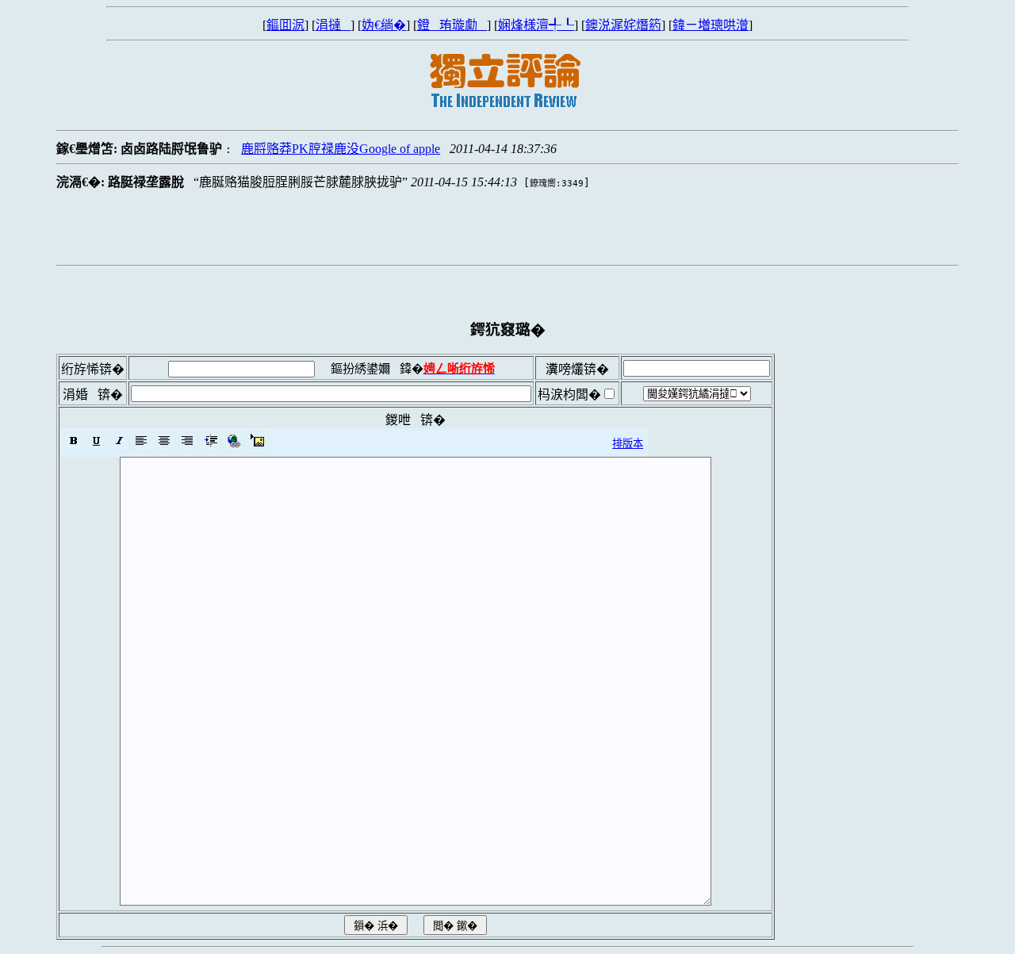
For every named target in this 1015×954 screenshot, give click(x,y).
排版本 (627, 444)
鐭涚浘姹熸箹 (623, 25)
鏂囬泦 (285, 25)
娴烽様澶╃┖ (536, 25)
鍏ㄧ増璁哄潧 (710, 25)
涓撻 (333, 25)
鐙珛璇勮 (452, 25)
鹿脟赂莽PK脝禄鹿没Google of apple (340, 148)
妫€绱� (384, 25)
